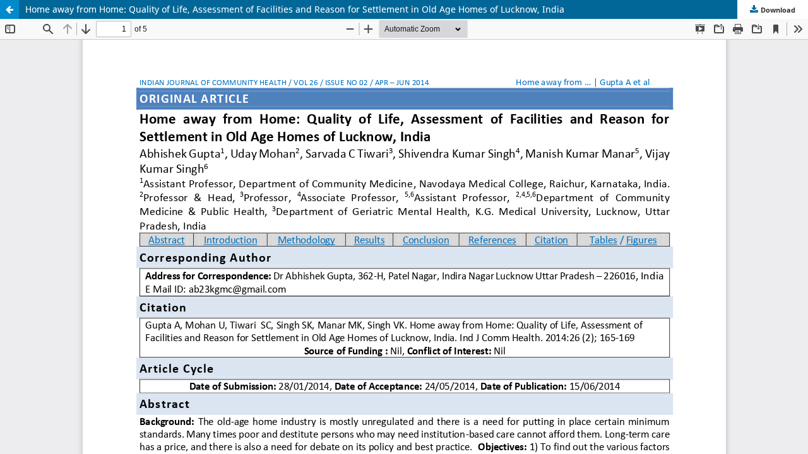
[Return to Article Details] (9, 9)
